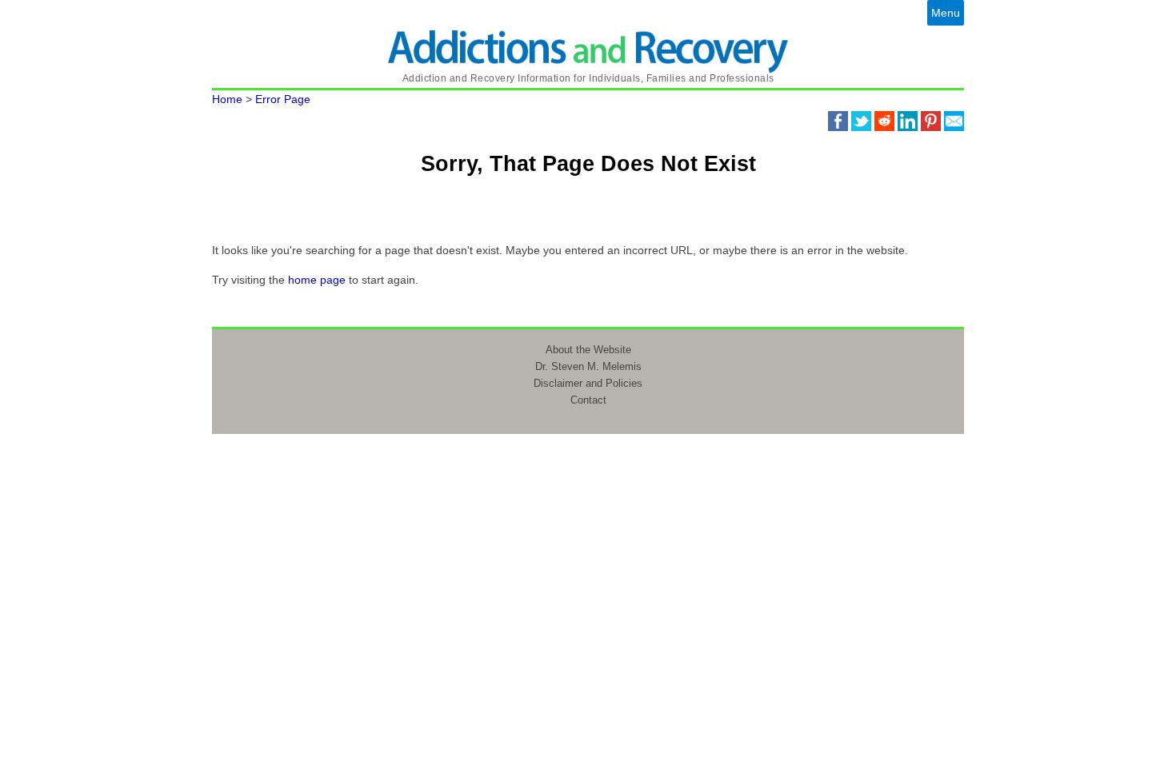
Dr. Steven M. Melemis (588, 366)
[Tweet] (861, 119)
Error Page (282, 99)
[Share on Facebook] (838, 119)
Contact (588, 400)
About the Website (588, 350)
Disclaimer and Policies (588, 383)
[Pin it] (931, 119)
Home (227, 99)
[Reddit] (884, 119)
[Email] (954, 119)
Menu (945, 12)
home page (317, 279)
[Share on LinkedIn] (908, 119)
